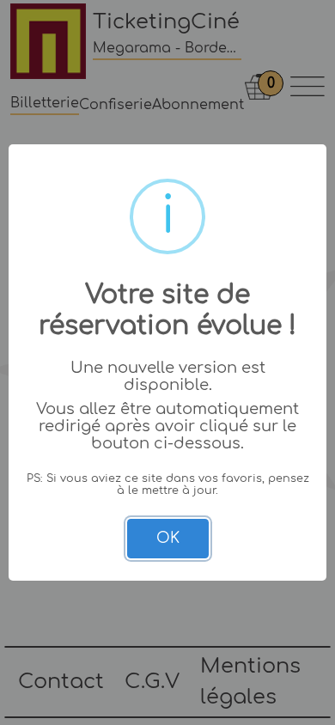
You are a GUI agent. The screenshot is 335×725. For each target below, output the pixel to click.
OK (168, 538)
